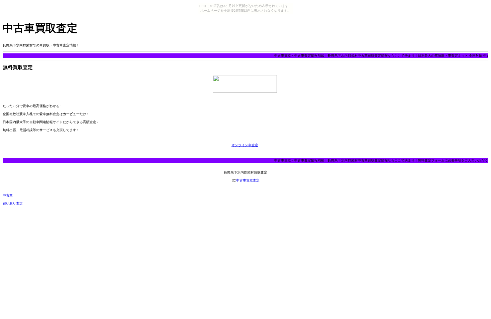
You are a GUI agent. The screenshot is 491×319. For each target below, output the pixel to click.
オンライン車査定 (244, 145)
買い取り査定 (13, 203)
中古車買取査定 (248, 180)
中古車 (8, 195)
